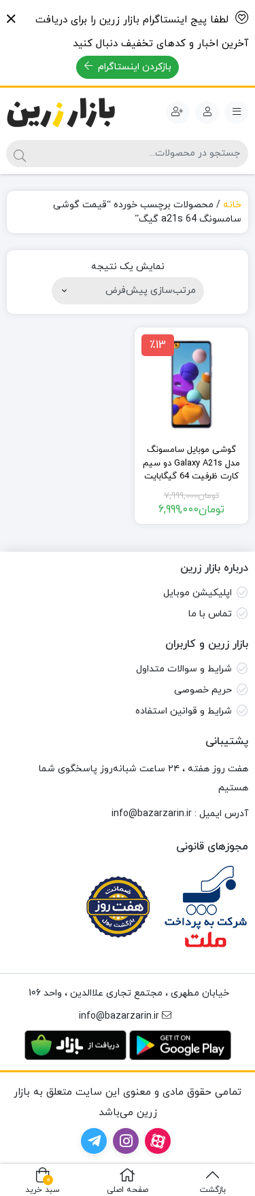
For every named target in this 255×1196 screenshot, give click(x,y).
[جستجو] (19, 153)
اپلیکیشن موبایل (197, 592)
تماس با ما (210, 614)
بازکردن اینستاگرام (133, 66)
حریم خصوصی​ (203, 690)
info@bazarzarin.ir (152, 813)
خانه (232, 204)
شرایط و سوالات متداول (184, 669)
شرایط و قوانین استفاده (183, 711)
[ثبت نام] (178, 112)
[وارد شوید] (207, 112)
